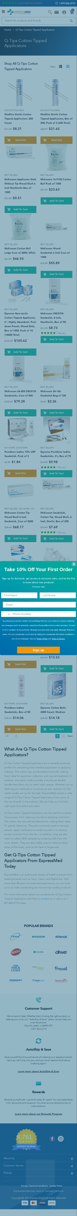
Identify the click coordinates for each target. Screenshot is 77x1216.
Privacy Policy (42, 639)
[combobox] (6, 614)
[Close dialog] (74, 564)
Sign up (38, 650)
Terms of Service (58, 639)
